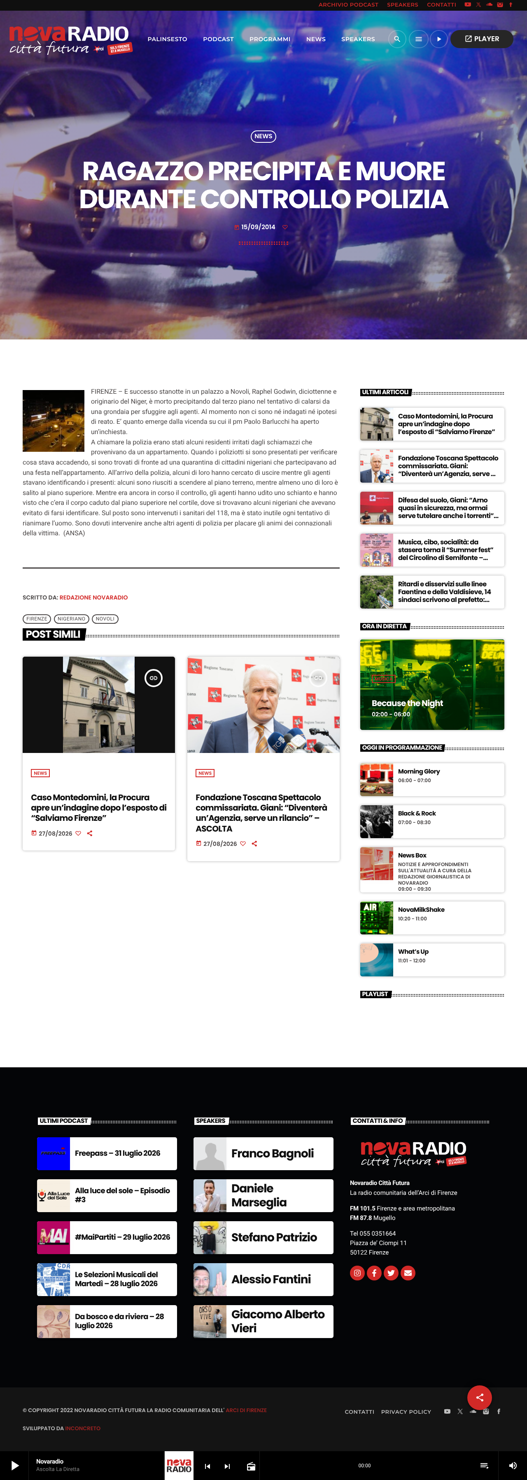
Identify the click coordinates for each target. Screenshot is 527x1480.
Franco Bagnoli (272, 1153)
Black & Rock (417, 814)
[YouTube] (467, 5)
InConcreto (82, 1428)
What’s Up (413, 952)
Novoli (105, 619)
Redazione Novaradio (94, 597)
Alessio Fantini (271, 1279)
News (263, 136)
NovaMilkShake (421, 910)
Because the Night (407, 703)
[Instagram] (500, 5)
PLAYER (481, 39)
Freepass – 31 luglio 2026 (117, 1153)
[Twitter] (391, 1273)
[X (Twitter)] (479, 5)
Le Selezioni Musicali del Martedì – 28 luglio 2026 (116, 1279)
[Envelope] (408, 1273)
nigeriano (72, 619)
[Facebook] (511, 5)
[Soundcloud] (489, 5)
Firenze (36, 619)
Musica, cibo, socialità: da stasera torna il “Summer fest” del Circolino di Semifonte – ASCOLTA (445, 554)
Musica (384, 679)
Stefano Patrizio (274, 1237)
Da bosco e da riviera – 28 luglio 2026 (119, 1321)
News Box (412, 856)
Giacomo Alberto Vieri (277, 1321)
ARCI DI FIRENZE (246, 1410)
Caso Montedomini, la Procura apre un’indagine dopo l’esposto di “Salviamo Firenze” (98, 808)
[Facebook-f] (374, 1273)
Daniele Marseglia (259, 1195)
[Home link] (53, 39)
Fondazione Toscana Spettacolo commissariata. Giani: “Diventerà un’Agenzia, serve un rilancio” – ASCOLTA (261, 813)
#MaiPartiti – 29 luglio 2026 (122, 1237)
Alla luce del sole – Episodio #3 (122, 1195)
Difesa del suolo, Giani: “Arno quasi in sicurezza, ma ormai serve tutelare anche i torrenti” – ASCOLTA (448, 512)
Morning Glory (419, 772)
